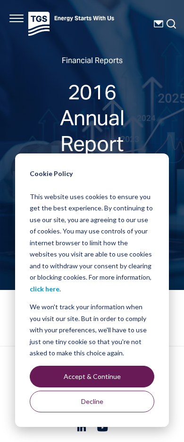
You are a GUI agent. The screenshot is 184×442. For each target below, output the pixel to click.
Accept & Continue (92, 376)
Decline (92, 401)
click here (44, 289)
